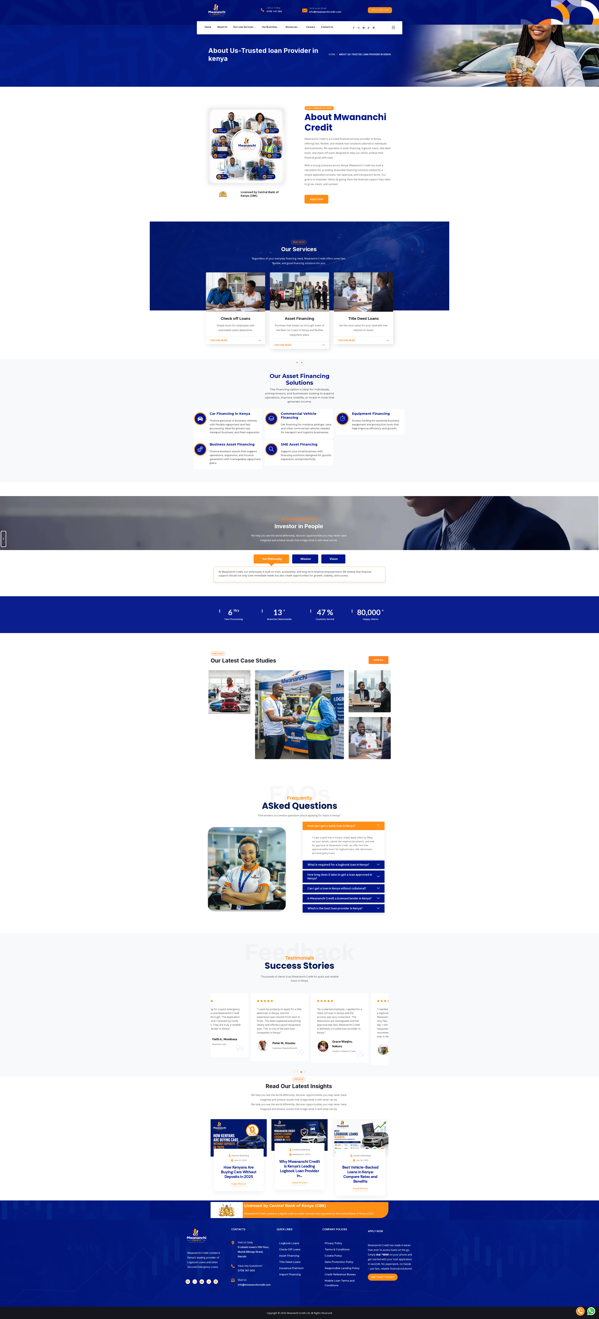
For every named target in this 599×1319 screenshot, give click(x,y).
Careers (310, 27)
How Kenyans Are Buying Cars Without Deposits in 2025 (238, 1172)
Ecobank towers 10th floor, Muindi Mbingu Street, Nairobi (253, 1252)
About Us (222, 27)
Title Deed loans (368, 748)
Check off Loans (235, 318)
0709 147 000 (274, 11)
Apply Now (316, 199)
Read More (237, 1183)
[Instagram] (358, 28)
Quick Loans (221, 708)
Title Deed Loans (363, 318)
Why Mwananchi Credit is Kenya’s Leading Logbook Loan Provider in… (299, 1168)
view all (378, 660)
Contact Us (327, 27)
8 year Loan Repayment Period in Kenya (296, 748)
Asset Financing (299, 318)
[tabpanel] (299, 574)
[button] (297, 362)
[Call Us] (580, 1311)
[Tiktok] (368, 28)
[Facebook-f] (354, 28)
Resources (291, 27)
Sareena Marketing (240, 1156)
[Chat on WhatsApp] (591, 1311)
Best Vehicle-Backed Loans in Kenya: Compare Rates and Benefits (360, 1174)
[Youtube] (363, 28)
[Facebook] (188, 1281)
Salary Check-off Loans (368, 699)
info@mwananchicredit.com (325, 11)
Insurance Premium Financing (222, 698)
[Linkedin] (373, 28)
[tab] (271, 558)
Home (208, 27)
